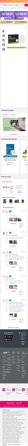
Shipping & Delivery (9, 368)
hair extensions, (12, 420)
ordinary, (7, 418)
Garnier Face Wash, (9, 435)
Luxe (23, 377)
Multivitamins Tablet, (10, 434)
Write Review (20, 191)
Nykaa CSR (4, 367)
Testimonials (5, 364)
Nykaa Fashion (18, 365)
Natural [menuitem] (25, 8)
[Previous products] (2, 159)
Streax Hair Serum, (9, 438)
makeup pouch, (10, 427)
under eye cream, (16, 422)
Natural (23, 375)
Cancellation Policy (10, 403)
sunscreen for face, (15, 423)
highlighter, (8, 411)
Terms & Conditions (10, 402)
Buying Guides (13, 362)
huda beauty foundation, (12, 429)
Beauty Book (13, 357)
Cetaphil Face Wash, (15, 433)
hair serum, (14, 411)
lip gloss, (11, 412)
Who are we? (4, 357)
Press (4, 362)
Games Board (13, 360)
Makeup (23, 356)
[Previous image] (2, 53)
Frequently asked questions (9, 358)
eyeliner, (18, 415)
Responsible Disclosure (5, 372)
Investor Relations (4, 375)
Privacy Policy (18, 403)
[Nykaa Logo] (1, 4)
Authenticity (5, 361)
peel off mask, (16, 431)
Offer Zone (18, 357)
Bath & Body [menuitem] (19, 8)
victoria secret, (19, 414)
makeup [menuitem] (2, 8)
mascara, (20, 419)
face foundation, (11, 424)
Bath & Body (23, 362)
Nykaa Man (18, 362)
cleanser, (8, 419)
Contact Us (9, 355)
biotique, (7, 412)
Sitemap (18, 370)
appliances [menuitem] (13, 8)
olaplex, (16, 427)
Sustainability (5, 369)
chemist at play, (14, 419)
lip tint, (10, 422)
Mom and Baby (23, 367)
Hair (23, 359)
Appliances (24, 364)
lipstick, (4, 411)
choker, (16, 426)
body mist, (20, 427)
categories (5, 5)
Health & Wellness (23, 371)
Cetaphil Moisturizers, (11, 437)
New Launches (19, 360)
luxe (14, 5)
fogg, (7, 422)
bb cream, (13, 414)
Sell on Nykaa (8, 372)
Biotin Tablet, (9, 441)
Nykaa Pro (18, 368)
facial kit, (8, 414)
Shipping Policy (19, 402)
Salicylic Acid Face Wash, (13, 442)
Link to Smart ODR (4, 378)
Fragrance (24, 373)
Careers (4, 359)
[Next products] (26, 159)
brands (10, 5)
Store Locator (9, 362)
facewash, (8, 430)
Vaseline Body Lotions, (11, 439)
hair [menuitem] (9, 8)
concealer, (19, 411)
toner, (10, 418)
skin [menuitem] (6, 8)
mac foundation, (10, 426)
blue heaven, (10, 431)
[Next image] (5, 53)
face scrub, (7, 433)
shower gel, (8, 423)
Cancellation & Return (9, 365)
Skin (23, 357)
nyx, (12, 430)
